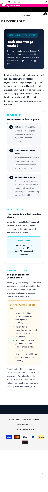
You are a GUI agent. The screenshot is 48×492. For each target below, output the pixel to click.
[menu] (2, 15)
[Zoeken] (9, 15)
